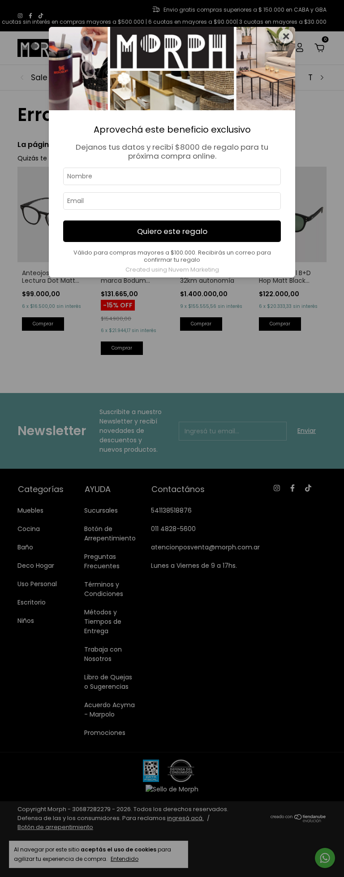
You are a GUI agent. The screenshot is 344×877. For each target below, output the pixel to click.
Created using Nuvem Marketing (172, 269)
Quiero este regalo (172, 231)
